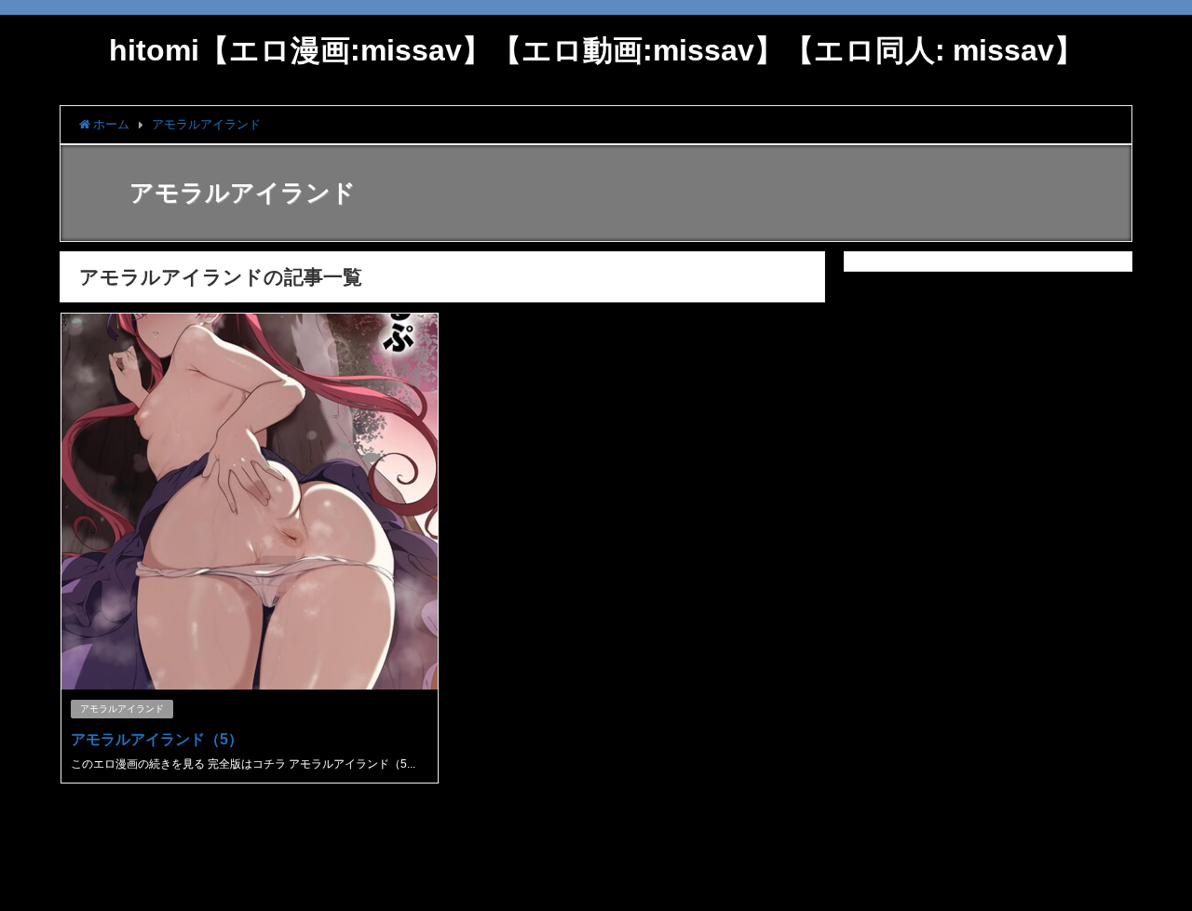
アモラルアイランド (122, 708)
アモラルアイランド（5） (157, 738)
